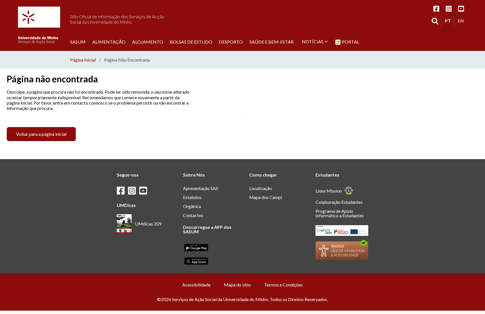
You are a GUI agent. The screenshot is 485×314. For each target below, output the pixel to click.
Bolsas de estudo (191, 41)
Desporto (231, 41)
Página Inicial (83, 60)
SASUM (78, 41)
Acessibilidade (196, 284)
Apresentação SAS (200, 188)
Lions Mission (328, 190)
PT (449, 20)
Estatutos (192, 197)
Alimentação (108, 41)
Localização (260, 188)
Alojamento (147, 41)
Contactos (193, 215)
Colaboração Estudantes (339, 202)
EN (462, 20)
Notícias (312, 41)
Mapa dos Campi (265, 197)
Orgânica (192, 206)
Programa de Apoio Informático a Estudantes (339, 213)
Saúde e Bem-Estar (272, 41)
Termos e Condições (283, 284)
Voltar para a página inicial (41, 134)
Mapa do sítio (237, 284)
